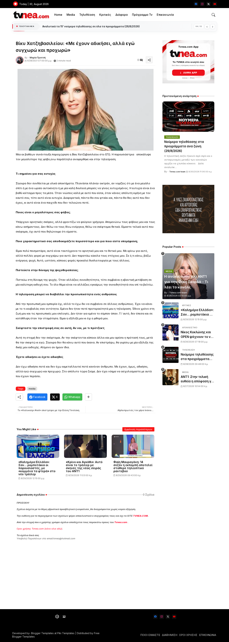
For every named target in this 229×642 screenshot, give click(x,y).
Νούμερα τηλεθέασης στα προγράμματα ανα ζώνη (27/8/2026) (197, 357)
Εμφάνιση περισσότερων (138, 429)
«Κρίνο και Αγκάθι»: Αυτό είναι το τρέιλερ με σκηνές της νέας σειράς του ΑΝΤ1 (84, 467)
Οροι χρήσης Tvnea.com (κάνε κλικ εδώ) (39, 528)
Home (58, 14)
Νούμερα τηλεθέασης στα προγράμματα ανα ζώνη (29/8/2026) (184, 146)
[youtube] (215, 4)
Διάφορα (121, 14)
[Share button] (88, 397)
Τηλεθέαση (87, 14)
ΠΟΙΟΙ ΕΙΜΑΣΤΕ (150, 635)
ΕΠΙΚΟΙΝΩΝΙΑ (207, 635)
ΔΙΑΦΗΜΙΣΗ (169, 635)
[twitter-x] (208, 4)
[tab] (58, 14)
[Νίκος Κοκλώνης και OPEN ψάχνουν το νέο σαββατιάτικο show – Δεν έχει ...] (170, 332)
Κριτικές (105, 14)
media (32, 388)
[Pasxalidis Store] (188, 232)
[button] (213, 14)
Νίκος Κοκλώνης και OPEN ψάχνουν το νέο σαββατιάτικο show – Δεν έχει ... (197, 334)
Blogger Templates (42, 633)
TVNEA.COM (140, 515)
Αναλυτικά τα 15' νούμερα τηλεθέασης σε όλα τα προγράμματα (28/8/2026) (91, 26)
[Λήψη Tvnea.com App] (188, 61)
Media (71, 14)
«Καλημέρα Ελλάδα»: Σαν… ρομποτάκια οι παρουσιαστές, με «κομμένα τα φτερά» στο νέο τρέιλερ (36, 468)
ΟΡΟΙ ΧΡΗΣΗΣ (188, 635)
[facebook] (196, 4)
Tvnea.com (120, 522)
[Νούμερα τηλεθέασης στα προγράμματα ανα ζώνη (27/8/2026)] (170, 355)
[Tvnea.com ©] (31, 15)
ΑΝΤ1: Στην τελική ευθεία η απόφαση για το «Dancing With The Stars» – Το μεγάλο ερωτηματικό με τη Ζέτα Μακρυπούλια (197, 379)
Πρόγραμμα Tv (142, 14)
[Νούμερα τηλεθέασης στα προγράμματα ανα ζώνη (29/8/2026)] (188, 116)
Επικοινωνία (165, 14)
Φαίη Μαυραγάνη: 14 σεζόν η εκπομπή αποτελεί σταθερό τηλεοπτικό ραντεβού (132, 467)
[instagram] (202, 4)
